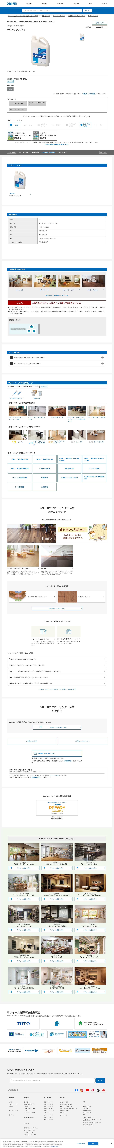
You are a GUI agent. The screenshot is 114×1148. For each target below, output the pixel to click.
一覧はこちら (43, 386)
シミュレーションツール (89, 1117)
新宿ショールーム (48, 1108)
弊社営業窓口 (68, 761)
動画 (84, 1115)
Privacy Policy (54, 1146)
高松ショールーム (48, 1117)
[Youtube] (87, 1091)
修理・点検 (63, 1113)
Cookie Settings (81, 1143)
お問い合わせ (63, 1115)
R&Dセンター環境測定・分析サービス (92, 1122)
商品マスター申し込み (88, 1125)
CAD (84, 1104)
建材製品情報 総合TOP (29, 1104)
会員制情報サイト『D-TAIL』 (31, 1128)
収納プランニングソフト (30, 1134)
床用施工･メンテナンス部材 (37, 103)
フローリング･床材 (17, 103)
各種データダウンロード (66, 1106)
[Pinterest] (92, 1091)
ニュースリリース (13, 1110)
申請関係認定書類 (87, 1110)
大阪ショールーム (48, 1113)
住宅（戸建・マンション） (18, 109)
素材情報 (26, 1102)
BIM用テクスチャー (87, 1106)
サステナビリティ (13, 1104)
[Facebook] (76, 1091)
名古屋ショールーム (49, 1110)
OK (93, 1143)
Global (12, 1115)
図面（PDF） (86, 1108)
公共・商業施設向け (30, 1108)
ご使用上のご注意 (31, 741)
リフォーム (27, 1110)
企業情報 (11, 1102)
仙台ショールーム (48, 1104)
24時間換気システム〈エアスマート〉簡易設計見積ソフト (92, 1119)
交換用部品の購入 (64, 1110)
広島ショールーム (48, 1115)
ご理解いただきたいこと (82, 741)
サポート (62, 1097)
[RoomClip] (103, 1091)
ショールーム (47, 1097)
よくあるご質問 (64, 1102)
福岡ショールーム (48, 1119)
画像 (84, 1101)
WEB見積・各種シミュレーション (68, 1108)
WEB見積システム (28, 1132)
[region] (57, 1143)
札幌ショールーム (48, 1102)
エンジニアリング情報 (29, 1113)
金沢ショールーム (48, 1106)
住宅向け (27, 1106)
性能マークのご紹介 (89, 94)
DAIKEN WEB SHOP (29, 1117)
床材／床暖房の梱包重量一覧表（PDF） (57, 144)
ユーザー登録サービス (29, 1130)
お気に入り (99, 23)
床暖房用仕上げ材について (57, 608)
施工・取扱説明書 (87, 1112)
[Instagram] (81, 1091)
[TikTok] (98, 1091)
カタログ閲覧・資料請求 (66, 1104)
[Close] (111, 1143)
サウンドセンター (54, 775)
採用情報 (11, 1106)
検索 (87, 10)
